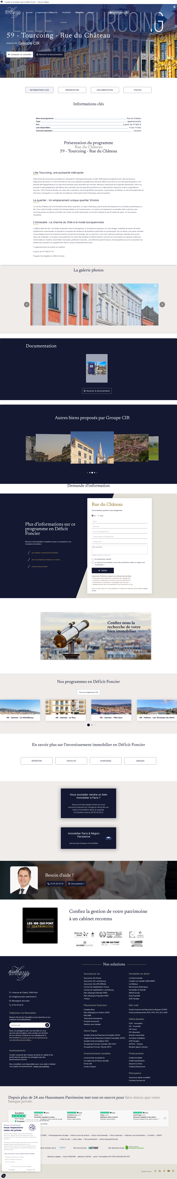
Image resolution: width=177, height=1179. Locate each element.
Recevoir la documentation (51, 54)
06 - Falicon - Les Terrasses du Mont (156, 717)
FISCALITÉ (71, 761)
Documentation (105, 90)
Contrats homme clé (137, 1080)
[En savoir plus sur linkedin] (160, 1171)
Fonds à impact (90, 1067)
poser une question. (42, 1066)
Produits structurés (91, 1021)
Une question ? (77, 884)
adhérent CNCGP (84, 1157)
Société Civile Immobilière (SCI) (96, 1041)
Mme (101, 516)
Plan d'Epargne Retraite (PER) (95, 993)
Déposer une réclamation (134, 1135)
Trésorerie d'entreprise (93, 1018)
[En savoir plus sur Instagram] (173, 1171)
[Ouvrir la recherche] (126, 12)
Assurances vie (92, 973)
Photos (137, 90)
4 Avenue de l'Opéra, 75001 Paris (25, 993)
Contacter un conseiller (21, 54)
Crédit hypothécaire (137, 1061)
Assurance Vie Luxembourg (95, 981)
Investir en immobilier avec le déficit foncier (20, 2)
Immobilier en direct (139, 973)
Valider (104, 570)
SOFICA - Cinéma (136, 1044)
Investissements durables (97, 1053)
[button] (27, 304)
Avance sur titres (135, 1064)
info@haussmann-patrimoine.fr (24, 997)
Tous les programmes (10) (88, 692)
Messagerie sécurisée (21, 1001)
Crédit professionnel (137, 1067)
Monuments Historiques (138, 987)
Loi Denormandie (135, 978)
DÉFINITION (37, 761)
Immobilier (66, 12)
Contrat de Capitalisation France (96, 987)
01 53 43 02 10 (56, 884)
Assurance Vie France (92, 978)
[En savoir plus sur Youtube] (169, 1171)
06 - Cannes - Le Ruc (66, 717)
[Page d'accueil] (1, 2)
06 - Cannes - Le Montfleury (20, 717)
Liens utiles (76, 1139)
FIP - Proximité (135, 1026)
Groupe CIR (29, 43)
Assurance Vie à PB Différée (95, 984)
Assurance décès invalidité (139, 1077)
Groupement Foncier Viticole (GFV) (97, 1047)
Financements (136, 1053)
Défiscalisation (136, 1019)
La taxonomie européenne (94, 1058)
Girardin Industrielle (136, 1035)
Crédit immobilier (135, 1058)
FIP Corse (133, 1029)
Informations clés (39, 90)
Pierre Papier (90, 1030)
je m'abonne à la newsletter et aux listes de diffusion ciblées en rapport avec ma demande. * (120, 564)
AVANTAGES (105, 761)
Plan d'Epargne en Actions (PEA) (97, 1012)
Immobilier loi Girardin (137, 990)
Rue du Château (43, 2)
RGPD (159, 1135)
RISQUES (140, 761)
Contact (91, 12)
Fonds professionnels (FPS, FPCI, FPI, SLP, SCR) (148, 1012)
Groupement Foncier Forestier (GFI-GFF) (100, 1044)
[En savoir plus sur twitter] (155, 1171)
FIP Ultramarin (134, 1032)
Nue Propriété (134, 996)
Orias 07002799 (69, 1157)
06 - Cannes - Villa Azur (111, 717)
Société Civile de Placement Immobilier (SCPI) (102, 1035)
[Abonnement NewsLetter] (47, 1025)
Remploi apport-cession (138, 1047)
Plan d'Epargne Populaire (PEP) (96, 996)
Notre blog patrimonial (108, 1139)
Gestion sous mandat (92, 1024)
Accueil (29, 12)
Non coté (133, 1005)
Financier (54, 12)
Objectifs (79, 12)
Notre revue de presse (79, 1135)
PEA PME (87, 1015)
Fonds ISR (88, 1064)
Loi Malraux (133, 984)
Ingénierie (41, 12)
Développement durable (58, 1135)
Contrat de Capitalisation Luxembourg (99, 990)
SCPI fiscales (134, 999)
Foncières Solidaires (137, 1038)
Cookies (150, 1135)
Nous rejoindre (115, 1135)
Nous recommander (99, 1135)
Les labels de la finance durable (96, 1061)
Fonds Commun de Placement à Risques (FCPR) (148, 1010)
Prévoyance (135, 1073)
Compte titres (89, 1010)
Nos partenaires (90, 1139)
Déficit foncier (134, 993)
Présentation (72, 90)
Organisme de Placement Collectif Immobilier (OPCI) (104, 1038)
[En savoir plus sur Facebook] (164, 1171)
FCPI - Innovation (136, 1023)
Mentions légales (54, 1157)
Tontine (87, 999)
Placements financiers (95, 1005)
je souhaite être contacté (103, 559)
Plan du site (64, 1139)
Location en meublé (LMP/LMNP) (142, 981)
